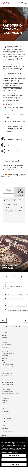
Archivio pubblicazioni (6, 405)
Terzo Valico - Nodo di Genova (7, 382)
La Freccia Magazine (6, 413)
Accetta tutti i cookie (14, 464)
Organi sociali (4, 337)
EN (19, 2)
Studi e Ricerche (5, 400)
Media (2, 408)
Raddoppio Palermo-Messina (7, 391)
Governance (4, 339)
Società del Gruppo (5, 340)
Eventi (3, 416)
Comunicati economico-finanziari (8, 353)
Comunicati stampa (5, 411)
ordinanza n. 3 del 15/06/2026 (10, 95)
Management (4, 335)
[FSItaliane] (5, 2)
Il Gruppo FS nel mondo (6, 344)
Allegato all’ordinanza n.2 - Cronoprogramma (15, 310)
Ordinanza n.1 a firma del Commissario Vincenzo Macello (15, 295)
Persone (3, 362)
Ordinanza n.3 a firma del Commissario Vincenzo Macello (15, 306)
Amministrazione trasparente (7, 431)
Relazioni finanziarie (5, 349)
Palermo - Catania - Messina (7, 384)
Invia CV (3, 425)
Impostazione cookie (14, 455)
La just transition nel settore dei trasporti (9, 367)
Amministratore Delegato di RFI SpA (12, 87)
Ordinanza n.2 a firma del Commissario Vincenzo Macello (15, 299)
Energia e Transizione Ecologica (8, 366)
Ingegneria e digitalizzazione (7, 373)
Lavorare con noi (5, 423)
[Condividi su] (25, 320)
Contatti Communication (6, 418)
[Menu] (26, 2)
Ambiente (4, 360)
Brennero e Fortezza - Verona (7, 387)
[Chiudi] (26, 438)
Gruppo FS (4, 332)
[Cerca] (22, 2)
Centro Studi (4, 396)
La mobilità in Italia (5, 398)
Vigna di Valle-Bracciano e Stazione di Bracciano (20, 192)
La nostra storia (5, 342)
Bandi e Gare (4, 428)
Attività (3, 402)
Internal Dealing (5, 355)
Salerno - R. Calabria (6, 389)
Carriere (3, 421)
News (3, 414)
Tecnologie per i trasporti (6, 375)
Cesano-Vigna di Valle (8, 190)
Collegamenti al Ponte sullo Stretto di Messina (10, 393)
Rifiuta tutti (14, 459)
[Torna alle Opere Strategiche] (3, 320)
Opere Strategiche (5, 379)
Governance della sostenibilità (7, 364)
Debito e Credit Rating (6, 351)
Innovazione (4, 370)
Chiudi (24, 328)
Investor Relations (5, 347)
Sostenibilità (4, 358)
